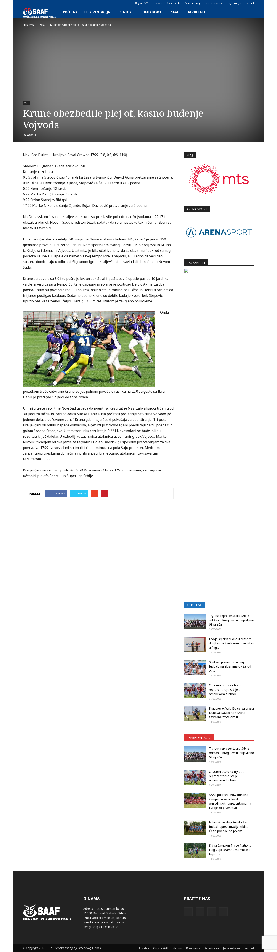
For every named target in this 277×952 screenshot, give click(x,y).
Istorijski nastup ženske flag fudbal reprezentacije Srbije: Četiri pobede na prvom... (228, 826)
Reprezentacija (97, 12)
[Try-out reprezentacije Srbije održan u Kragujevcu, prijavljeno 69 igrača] (195, 621)
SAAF (175, 12)
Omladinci (152, 12)
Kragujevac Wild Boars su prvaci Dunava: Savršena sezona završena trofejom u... (231, 712)
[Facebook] (26, 3)
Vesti (26, 103)
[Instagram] (33, 3)
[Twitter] (40, 3)
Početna (70, 12)
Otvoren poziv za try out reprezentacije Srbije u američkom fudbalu (226, 689)
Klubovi (158, 3)
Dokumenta (173, 3)
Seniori (126, 12)
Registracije (234, 3)
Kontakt (249, 3)
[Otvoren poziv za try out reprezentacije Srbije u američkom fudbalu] (195, 690)
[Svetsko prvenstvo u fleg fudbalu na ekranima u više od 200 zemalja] (195, 667)
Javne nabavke (214, 3)
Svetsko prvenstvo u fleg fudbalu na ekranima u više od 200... (230, 666)
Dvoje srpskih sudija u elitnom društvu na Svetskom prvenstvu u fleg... (231, 643)
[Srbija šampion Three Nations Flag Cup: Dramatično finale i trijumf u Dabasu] (195, 850)
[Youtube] (47, 3)
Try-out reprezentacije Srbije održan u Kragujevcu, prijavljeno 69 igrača (231, 620)
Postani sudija (193, 3)
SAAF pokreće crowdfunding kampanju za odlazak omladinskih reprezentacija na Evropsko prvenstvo (230, 801)
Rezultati (196, 12)
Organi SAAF (142, 3)
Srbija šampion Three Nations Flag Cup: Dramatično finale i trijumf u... (230, 849)
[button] (249, 12)
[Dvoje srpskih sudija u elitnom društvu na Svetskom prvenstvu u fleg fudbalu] (195, 644)
